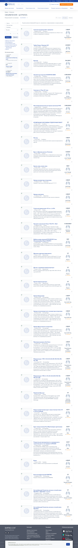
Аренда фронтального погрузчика (42, 326)
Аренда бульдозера (38, 296)
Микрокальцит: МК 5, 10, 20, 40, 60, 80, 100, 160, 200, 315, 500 (47, 359)
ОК (68, 544)
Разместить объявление (66, 4)
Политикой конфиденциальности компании (16, 545)
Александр (67, 81)
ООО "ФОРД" (68, 158)
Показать (8, 37)
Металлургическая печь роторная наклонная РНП (47, 106)
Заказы (53, 1)
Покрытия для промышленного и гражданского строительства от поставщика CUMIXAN (46, 443)
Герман (67, 67)
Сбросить (15, 37)
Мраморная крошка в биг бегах (41, 342)
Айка (68, 416)
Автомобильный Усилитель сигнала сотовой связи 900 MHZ (47, 508)
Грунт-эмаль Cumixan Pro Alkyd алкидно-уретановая (47, 427)
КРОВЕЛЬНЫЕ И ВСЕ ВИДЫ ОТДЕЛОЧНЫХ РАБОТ (47, 122)
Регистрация (49, 530)
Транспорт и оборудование (33, 537)
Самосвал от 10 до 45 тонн (40, 90)
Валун (35, 460)
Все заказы (48, 537)
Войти (70, 1)
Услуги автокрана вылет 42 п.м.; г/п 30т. (44, 208)
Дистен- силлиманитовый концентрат (43, 267)
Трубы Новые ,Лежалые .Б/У (41, 45)
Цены (47, 532)
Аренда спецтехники (9, 8)
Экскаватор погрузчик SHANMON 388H (44, 75)
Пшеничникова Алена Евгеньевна (67, 350)
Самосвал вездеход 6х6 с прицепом (43, 30)
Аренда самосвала (38, 194)
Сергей (67, 214)
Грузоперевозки (19, 8)
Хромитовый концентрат (40, 282)
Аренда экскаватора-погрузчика (42, 180)
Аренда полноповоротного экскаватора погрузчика (47, 311)
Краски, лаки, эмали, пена (40, 166)
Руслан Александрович (67, 36)
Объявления (58, 1)
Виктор (68, 128)
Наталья (68, 112)
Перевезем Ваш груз (38, 393)
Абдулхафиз (68, 144)
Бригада (35, 61)
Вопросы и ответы (50, 538)
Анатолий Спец (67, 302)
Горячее (66, 1)
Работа (71, 8)
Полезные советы (50, 535)
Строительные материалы (43, 8)
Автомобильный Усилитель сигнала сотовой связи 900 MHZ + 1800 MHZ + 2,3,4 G (47, 491)
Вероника (68, 51)
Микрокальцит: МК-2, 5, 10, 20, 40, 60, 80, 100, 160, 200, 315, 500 (46, 376)
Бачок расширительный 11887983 (42, 475)
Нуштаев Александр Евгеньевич (67, 400)
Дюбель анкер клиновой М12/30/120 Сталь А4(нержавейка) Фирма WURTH (45, 240)
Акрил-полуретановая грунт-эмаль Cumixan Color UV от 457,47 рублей (48, 410)
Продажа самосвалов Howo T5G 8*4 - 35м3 (45, 224)
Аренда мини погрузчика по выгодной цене (11, 74)
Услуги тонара (9, 66)
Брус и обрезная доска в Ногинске (42, 152)
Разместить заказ (55, 4)
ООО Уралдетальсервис (68, 481)
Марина (68, 259)
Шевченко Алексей (68, 230)
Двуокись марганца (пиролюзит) (42, 253)
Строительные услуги (30, 8)
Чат (50, 1)
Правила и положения (51, 533)
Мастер (35, 138)
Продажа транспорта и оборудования (59, 8)
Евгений (68, 467)
